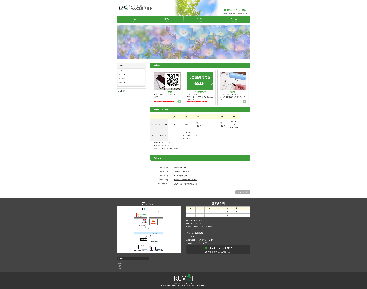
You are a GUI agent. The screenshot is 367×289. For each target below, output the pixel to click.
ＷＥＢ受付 (123, 91)
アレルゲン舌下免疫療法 (182, 171)
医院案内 (167, 20)
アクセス (234, 20)
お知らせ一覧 (243, 192)
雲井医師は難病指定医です (183, 176)
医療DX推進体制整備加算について (185, 184)
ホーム (133, 20)
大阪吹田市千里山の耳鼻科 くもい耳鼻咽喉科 (181, 285)
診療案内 (200, 20)
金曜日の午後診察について (183, 167)
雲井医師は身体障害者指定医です (185, 180)
